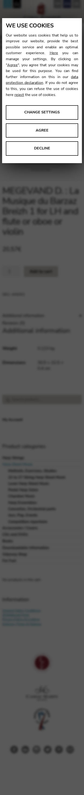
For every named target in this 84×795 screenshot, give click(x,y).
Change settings (42, 112)
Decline (42, 148)
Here (54, 53)
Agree (12, 65)
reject (19, 94)
